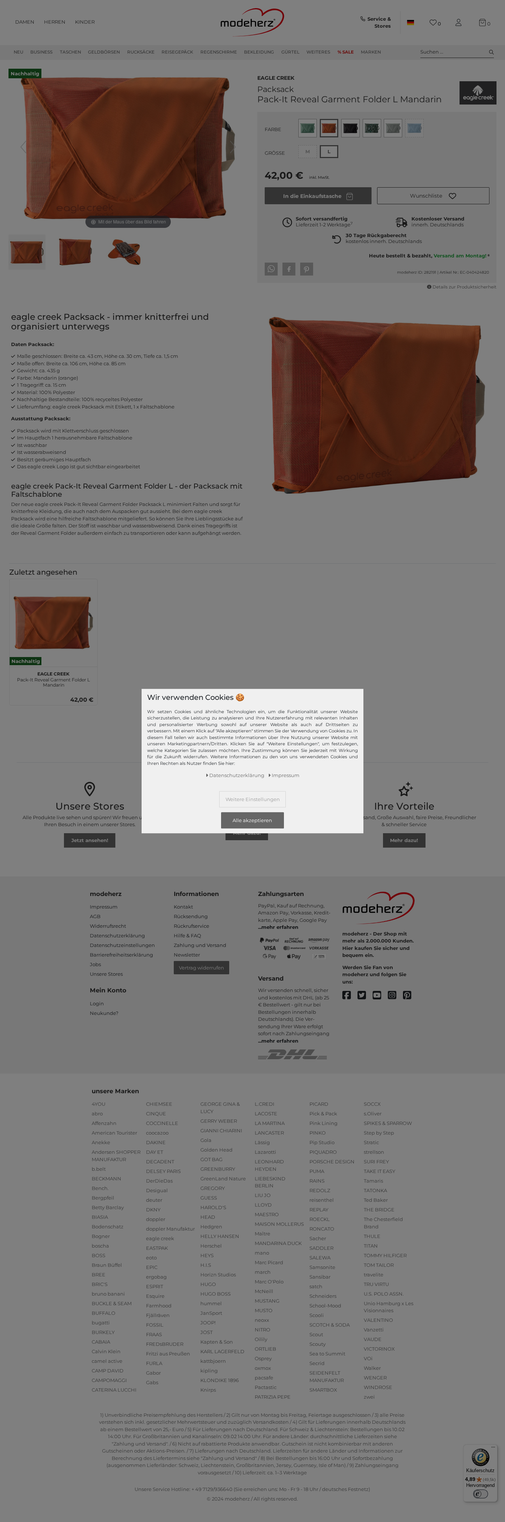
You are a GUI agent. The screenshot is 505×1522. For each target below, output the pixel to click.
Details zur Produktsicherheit (464, 287)
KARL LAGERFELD (222, 1351)
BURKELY (103, 1332)
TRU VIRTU (376, 1284)
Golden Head (216, 1150)
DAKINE (156, 1142)
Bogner (101, 1236)
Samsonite (322, 1267)
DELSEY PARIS (163, 1171)
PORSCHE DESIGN (332, 1161)
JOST (206, 1332)
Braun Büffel (107, 1265)
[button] (433, 195)
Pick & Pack (323, 1113)
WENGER (375, 1378)
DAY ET (154, 1152)
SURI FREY (376, 1161)
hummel (211, 1303)
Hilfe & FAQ (187, 935)
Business (41, 52)
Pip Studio (322, 1142)
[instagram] (395, 995)
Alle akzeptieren (252, 820)
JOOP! (208, 1323)
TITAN (371, 1246)
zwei (369, 1397)
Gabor (153, 1373)
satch (315, 1286)
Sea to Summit (327, 1354)
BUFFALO (103, 1313)
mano (262, 1253)
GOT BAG (211, 1159)
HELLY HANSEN (219, 1236)
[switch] (480, 1493)
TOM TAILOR (379, 1265)
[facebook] (349, 995)
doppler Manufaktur (170, 1229)
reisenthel (321, 1200)
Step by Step (379, 1133)
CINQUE (156, 1113)
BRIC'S (100, 1284)
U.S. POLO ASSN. (384, 1294)
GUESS (208, 1198)
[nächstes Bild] (233, 147)
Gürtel (290, 52)
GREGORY (212, 1188)
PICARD (318, 1104)
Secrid (317, 1363)
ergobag (156, 1277)
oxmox (263, 1368)
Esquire (155, 1296)
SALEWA (320, 1258)
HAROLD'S (213, 1207)
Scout (316, 1334)
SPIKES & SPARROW (388, 1123)
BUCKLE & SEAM (112, 1303)
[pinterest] (410, 995)
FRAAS (154, 1334)
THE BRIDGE (379, 1210)
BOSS (98, 1255)
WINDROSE (378, 1387)
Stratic (371, 1142)
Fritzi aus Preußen (168, 1354)
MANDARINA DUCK (278, 1243)
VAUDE (373, 1339)
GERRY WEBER (218, 1121)
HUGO (208, 1284)
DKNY (153, 1210)
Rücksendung (191, 916)
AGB (95, 916)
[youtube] (380, 995)
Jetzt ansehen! (89, 840)
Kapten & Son (216, 1342)
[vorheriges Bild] (23, 147)
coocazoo (157, 1133)
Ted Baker (376, 1200)
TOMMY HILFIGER (385, 1255)
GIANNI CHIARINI (221, 1130)
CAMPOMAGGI (109, 1380)
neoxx (262, 1320)
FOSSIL (154, 1325)
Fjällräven (158, 1315)
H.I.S (205, 1265)
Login (97, 1003)
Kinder (85, 22)
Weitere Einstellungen (253, 799)
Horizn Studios (218, 1275)
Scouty (317, 1344)
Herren (54, 22)
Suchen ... (431, 52)
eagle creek (275, 77)
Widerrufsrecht (108, 926)
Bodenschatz (107, 1226)
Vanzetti (374, 1330)
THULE (372, 1236)
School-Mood (325, 1306)
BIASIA (100, 1217)
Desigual (157, 1190)
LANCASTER (269, 1133)
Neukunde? (104, 1013)
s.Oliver (373, 1113)
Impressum (104, 907)
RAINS (317, 1181)
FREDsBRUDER (164, 1344)
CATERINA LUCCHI (114, 1390)
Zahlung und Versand (200, 945)
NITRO (262, 1330)
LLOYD (263, 1205)
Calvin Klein (106, 1351)
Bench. (100, 1188)
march (263, 1272)
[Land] (410, 22)
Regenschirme (218, 52)
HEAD (207, 1217)
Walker (372, 1368)
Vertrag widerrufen (201, 968)
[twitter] (365, 995)
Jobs (95, 964)
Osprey (263, 1358)
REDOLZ (319, 1190)
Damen (24, 22)
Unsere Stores (106, 974)
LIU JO (263, 1195)
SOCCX (372, 1104)
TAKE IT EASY (379, 1171)
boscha (100, 1246)
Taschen (70, 52)
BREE (98, 1275)
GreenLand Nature (223, 1178)
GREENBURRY (217, 1169)
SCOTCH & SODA (329, 1325)
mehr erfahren (279, 927)
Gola (205, 1140)
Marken (371, 52)
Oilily (261, 1339)
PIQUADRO (323, 1152)
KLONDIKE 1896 (219, 1380)
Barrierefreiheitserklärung (121, 955)
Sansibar (320, 1277)
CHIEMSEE (159, 1104)
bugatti (101, 1323)
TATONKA (375, 1190)
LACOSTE (266, 1113)
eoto (151, 1258)
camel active (107, 1361)
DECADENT (160, 1161)
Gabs (152, 1382)
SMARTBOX (323, 1390)
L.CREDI (264, 1104)
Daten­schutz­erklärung (236, 775)
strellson (374, 1152)
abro (97, 1113)
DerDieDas (159, 1181)
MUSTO (263, 1310)
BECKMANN (106, 1178)
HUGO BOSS (215, 1294)
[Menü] (493, 1448)
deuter (154, 1200)
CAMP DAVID (107, 1371)
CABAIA (101, 1342)
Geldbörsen (104, 52)
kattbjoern (213, 1361)
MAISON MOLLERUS (279, 1224)
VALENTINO (378, 1320)
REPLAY (318, 1210)
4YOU (98, 1104)
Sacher (317, 1238)
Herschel (211, 1246)
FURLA (154, 1363)
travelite (373, 1275)
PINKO (317, 1133)
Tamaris (373, 1181)
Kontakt (183, 907)
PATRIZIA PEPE (273, 1397)
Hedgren (211, 1226)
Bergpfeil (103, 1198)
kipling (209, 1371)
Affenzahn (104, 1123)
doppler (155, 1219)
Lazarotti (265, 1152)
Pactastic (266, 1387)
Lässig (262, 1142)
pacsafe (264, 1378)
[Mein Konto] (460, 23)
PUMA (316, 1171)
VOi (368, 1358)
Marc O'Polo (269, 1282)
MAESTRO (267, 1214)
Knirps (208, 1390)
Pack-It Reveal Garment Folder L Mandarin (53, 678)
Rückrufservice (191, 926)
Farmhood (159, 1306)
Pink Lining (323, 1123)
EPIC (151, 1267)
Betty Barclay (108, 1207)
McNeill (264, 1291)
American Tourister (114, 1133)
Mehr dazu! (247, 833)
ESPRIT (154, 1286)
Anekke (101, 1142)
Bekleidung (259, 52)
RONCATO (321, 1229)
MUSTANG (267, 1301)
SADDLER (321, 1248)
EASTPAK (157, 1248)
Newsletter (187, 955)
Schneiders (322, 1296)
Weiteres (318, 52)
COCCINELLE (162, 1123)
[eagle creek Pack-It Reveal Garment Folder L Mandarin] (27, 253)
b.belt (99, 1169)
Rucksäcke (141, 52)
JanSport (211, 1313)
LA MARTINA (270, 1123)
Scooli (316, 1315)
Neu (18, 52)
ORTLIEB (265, 1349)
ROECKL (319, 1219)
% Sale (346, 52)
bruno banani (108, 1294)
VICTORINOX (379, 1349)
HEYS (207, 1255)
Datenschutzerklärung (117, 935)
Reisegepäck (177, 52)
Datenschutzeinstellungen (122, 945)
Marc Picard (269, 1262)
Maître (262, 1234)
